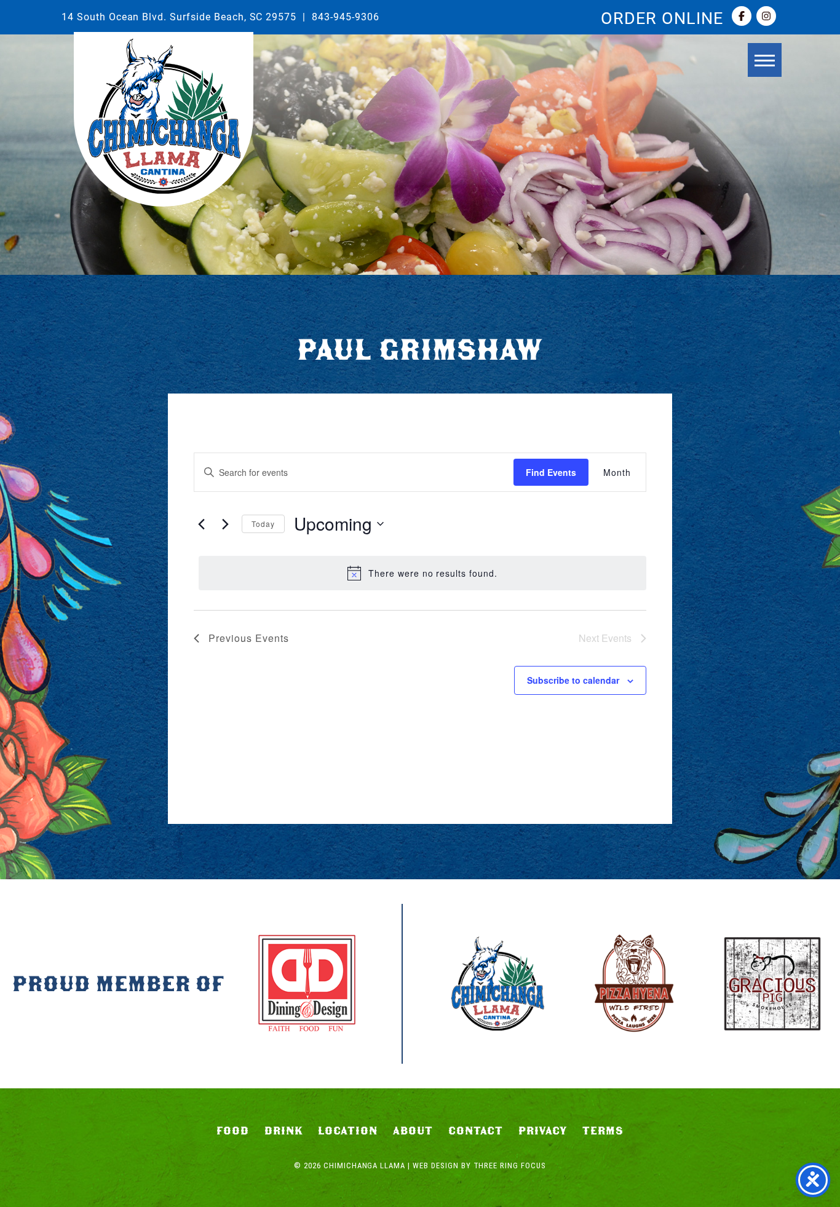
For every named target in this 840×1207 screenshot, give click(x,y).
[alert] (422, 573)
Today (263, 523)
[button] (765, 60)
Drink (283, 1130)
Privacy (543, 1130)
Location (348, 1130)
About (413, 1130)
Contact (475, 1130)
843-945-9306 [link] (345, 16)
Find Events (551, 472)
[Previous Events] (201, 523)
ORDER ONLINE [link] (662, 17)
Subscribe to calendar (573, 680)
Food (232, 1130)
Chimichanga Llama (163, 116)
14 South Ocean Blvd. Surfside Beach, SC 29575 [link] (178, 16)
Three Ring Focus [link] (509, 1165)
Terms (603, 1130)
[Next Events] (225, 523)
